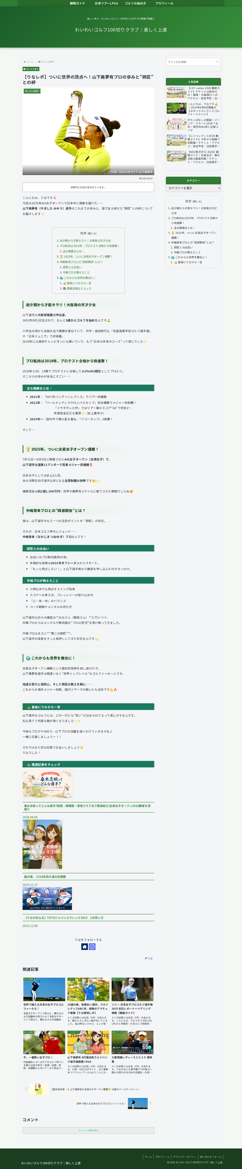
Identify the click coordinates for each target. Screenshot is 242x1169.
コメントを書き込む (88, 1130)
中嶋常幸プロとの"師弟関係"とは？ (192, 242)
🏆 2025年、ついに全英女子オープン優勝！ (86, 256)
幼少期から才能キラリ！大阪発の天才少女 (85, 240)
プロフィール (162, 1156)
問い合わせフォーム (210, 1156)
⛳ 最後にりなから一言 (77, 283)
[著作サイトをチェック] (84, 946)
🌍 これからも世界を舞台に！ (78, 278)
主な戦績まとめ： (73, 251)
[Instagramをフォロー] (92, 946)
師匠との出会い (72, 267)
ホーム (148, 1156)
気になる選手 (32, 68)
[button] (217, 62)
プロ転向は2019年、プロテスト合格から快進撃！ (90, 246)
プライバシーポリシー (185, 1156)
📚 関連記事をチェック (77, 288)
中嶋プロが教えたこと (76, 272)
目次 (83, 233)
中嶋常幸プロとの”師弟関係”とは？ (81, 262)
